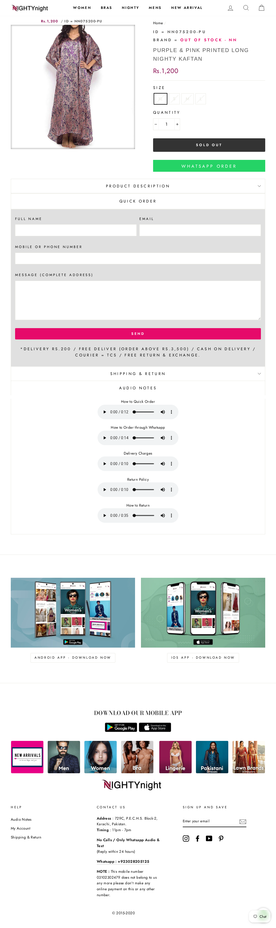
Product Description (138, 186)
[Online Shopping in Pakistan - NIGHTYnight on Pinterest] (221, 838)
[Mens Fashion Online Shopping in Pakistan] (64, 772)
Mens (155, 7)
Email (146, 218)
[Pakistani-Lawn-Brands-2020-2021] (249, 772)
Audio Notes (21, 819)
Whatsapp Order (209, 166)
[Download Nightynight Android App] (121, 730)
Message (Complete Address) (54, 274)
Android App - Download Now (72, 657)
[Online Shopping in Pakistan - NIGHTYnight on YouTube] (209, 838)
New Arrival (187, 7)
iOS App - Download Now (203, 657)
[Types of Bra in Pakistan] (137, 772)
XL (160, 99)
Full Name (28, 218)
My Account (20, 828)
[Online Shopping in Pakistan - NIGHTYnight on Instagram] (186, 838)
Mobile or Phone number (48, 246)
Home (158, 23)
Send (138, 333)
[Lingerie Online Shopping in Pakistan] (175, 772)
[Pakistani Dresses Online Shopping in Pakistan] (212, 772)
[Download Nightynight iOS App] (155, 730)
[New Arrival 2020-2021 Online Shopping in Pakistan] (27, 772)
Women (82, 7)
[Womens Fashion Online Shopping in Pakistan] (100, 772)
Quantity (167, 112)
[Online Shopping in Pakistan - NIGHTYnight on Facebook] (197, 838)
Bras (106, 7)
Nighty (130, 7)
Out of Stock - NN (208, 40)
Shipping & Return (138, 373)
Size (159, 87)
